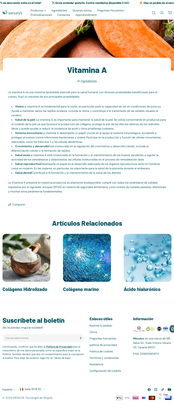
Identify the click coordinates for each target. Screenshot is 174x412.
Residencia (96, 364)
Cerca (93, 332)
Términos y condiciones (104, 358)
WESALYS (18, 398)
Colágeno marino (81, 289)
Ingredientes (89, 81)
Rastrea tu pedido (101, 325)
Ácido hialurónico (142, 289)
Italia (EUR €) (33, 389)
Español (7, 389)
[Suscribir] (80, 338)
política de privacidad (103, 345)
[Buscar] (153, 12)
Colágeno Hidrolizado (25, 289)
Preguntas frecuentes (103, 338)
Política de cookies (101, 351)
